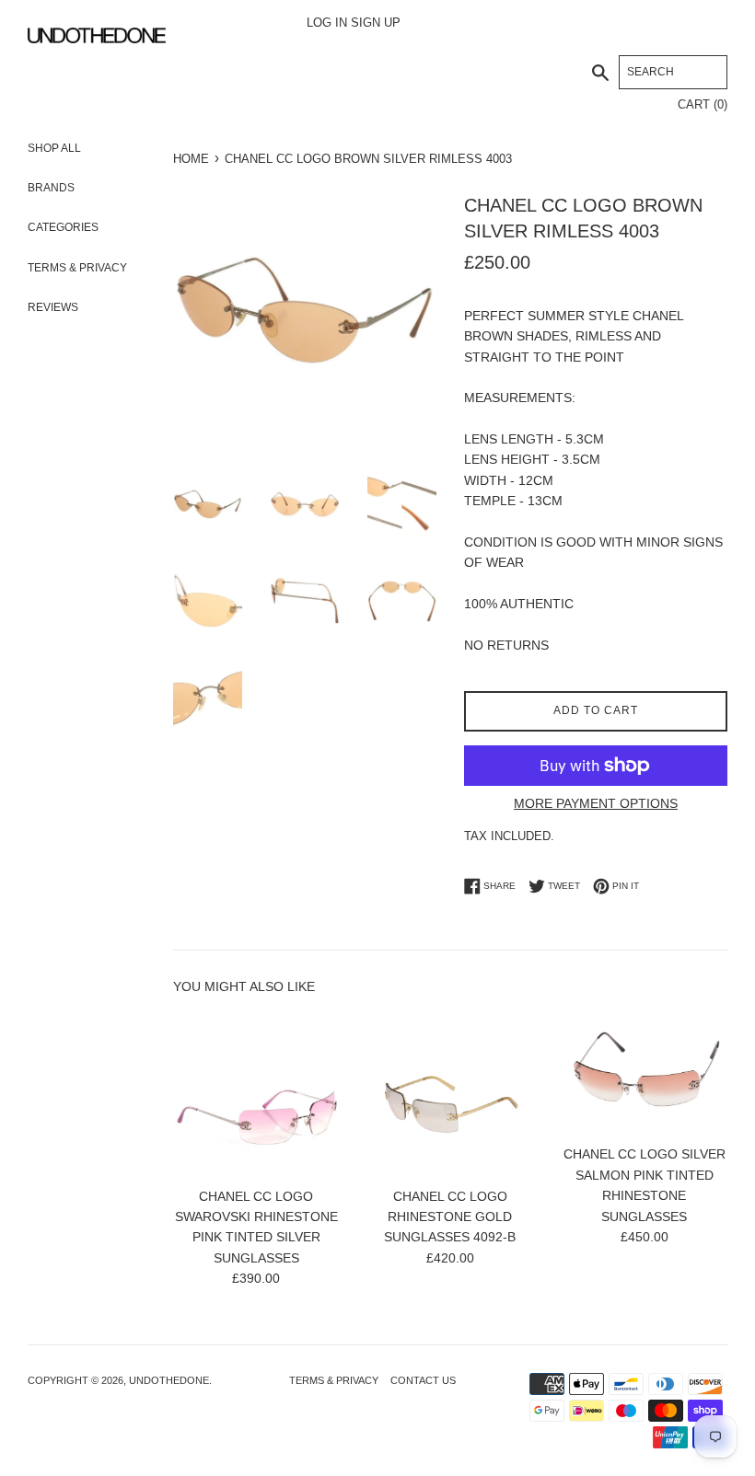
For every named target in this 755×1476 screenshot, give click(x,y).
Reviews (53, 307)
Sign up (376, 23)
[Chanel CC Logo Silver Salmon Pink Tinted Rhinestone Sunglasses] (644, 1072)
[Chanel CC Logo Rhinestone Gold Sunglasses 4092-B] (450, 1093)
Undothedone (169, 1380)
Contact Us (423, 1380)
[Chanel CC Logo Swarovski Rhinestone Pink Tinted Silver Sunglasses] (256, 1093)
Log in (327, 23)
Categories (86, 227)
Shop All (86, 148)
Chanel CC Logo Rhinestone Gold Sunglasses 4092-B (450, 1217)
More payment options (596, 803)
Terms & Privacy (77, 267)
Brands (86, 187)
